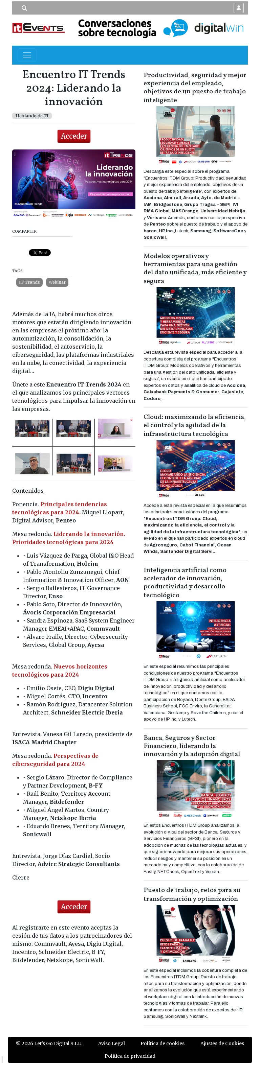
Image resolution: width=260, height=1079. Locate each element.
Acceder (74, 136)
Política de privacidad (130, 1056)
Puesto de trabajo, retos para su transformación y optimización (192, 895)
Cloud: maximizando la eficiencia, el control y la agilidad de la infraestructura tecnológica (195, 426)
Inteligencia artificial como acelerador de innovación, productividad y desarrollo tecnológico (185, 583)
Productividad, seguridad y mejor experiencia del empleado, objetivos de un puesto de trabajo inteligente (195, 88)
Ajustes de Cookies (222, 1043)
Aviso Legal (111, 1043)
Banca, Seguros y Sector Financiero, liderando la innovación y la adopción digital (192, 746)
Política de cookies (162, 1043)
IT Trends (29, 282)
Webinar (57, 282)
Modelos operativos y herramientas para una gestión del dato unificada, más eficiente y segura (195, 269)
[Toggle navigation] (27, 55)
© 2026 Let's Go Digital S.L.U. (49, 1043)
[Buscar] (24, 8)
